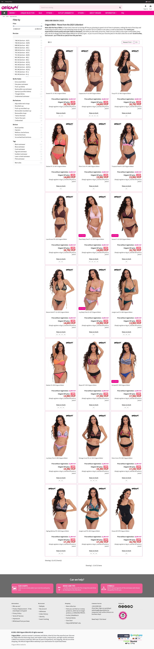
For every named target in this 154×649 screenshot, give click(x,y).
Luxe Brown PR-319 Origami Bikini (56, 239)
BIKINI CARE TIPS (69, 586)
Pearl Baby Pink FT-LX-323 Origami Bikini (91, 239)
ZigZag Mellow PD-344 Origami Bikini (57, 531)
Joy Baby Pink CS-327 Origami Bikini (90, 312)
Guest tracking (44, 619)
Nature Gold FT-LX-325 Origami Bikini (57, 312)
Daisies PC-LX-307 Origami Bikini (56, 166)
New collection (71, 606)
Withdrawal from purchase (21, 621)
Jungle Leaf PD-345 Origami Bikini (89, 531)
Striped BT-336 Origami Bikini (121, 385)
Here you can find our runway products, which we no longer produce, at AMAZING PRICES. (75, 611)
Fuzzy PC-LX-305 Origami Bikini (121, 93)
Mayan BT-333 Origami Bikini (87, 385)
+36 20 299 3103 (96, 606)
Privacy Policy (8, 1)
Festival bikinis (71, 618)
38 (92, 115)
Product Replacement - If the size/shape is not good (22, 610)
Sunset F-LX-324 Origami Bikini (121, 239)
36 (59, 115)
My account (43, 609)
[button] (12, 13)
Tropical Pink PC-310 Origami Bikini (123, 166)
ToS (2, 1)
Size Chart (69, 620)
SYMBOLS (110, 586)
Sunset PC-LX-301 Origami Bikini (56, 93)
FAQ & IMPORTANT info (73, 623)
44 (97, 261)
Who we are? (16, 606)
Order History (43, 614)
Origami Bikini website (18, 645)
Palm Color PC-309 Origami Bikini (89, 166)
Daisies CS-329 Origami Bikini (55, 385)
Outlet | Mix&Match (72, 615)
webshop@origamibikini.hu (100, 610)
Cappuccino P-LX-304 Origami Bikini (90, 93)
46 (127, 407)
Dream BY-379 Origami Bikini (120, 531)
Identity (42, 617)
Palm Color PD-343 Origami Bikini (122, 458)
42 (62, 115)
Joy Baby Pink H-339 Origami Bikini (56, 458)
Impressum (16, 619)
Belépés (42, 606)
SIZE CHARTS (23, 586)
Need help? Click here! (99, 619)
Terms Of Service (18, 616)
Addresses (42, 611)
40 (94, 115)
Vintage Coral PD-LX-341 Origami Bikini (91, 458)
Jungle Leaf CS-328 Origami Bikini (122, 312)
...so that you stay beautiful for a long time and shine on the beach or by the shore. (79, 589)
